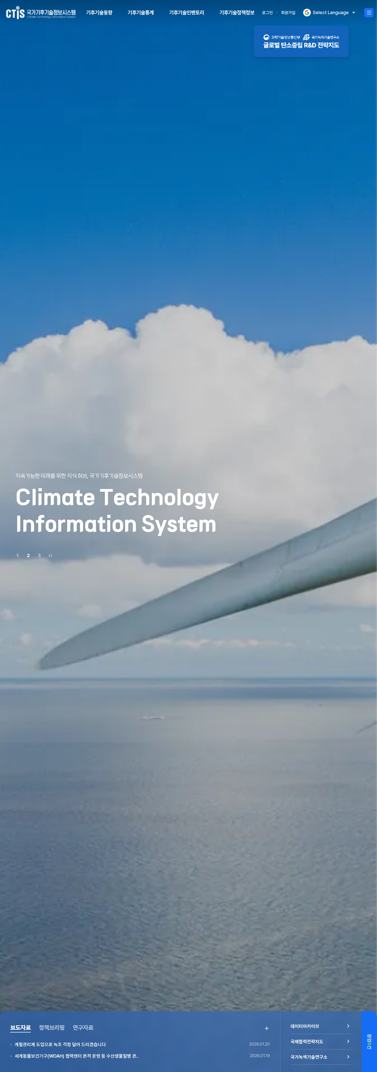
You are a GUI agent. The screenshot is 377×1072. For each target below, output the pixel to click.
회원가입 (288, 12)
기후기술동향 (99, 12)
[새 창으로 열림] (301, 41)
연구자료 (83, 1028)
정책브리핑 (52, 1028)
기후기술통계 (141, 12)
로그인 (267, 12)
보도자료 (20, 1028)
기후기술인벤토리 (186, 12)
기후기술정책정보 (237, 12)
